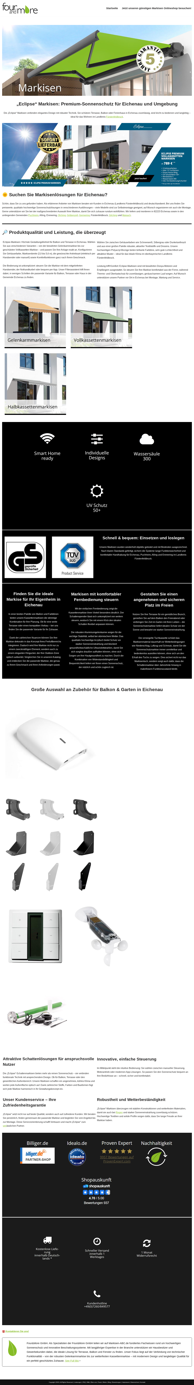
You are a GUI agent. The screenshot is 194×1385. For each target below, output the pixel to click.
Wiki (88, 1382)
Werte (105, 1382)
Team (100, 1382)
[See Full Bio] (80, 1361)
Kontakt (142, 1382)
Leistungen (78, 1382)
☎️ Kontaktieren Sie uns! (15, 1331)
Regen (119, 1112)
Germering (84, 215)
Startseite (112, 8)
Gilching (113, 215)
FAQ (84, 1382)
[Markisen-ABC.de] (20, 8)
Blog (109, 1382)
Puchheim (33, 215)
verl (5, 1126)
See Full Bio (72, 1360)
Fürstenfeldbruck (114, 117)
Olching (62, 215)
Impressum (125, 1382)
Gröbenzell (72, 215)
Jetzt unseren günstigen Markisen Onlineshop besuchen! (156, 8)
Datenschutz (135, 1382)
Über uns (94, 1382)
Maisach (126, 215)
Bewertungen (116, 1382)
